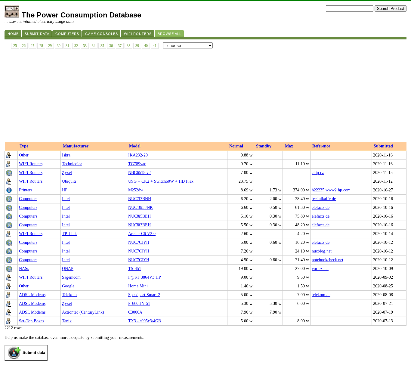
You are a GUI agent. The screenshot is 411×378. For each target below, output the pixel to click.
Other (24, 155)
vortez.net (320, 268)
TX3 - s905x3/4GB (144, 321)
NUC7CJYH (138, 242)
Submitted (383, 146)
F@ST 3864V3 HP (144, 277)
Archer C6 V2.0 (142, 233)
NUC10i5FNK (140, 207)
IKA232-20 (138, 155)
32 (76, 46)
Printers (25, 190)
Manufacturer (75, 146)
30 (58, 46)
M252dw (135, 190)
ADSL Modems (32, 295)
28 (41, 46)
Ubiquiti (69, 181)
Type (24, 146)
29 (50, 46)
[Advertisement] (205, 96)
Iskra (66, 155)
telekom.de (321, 295)
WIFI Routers (30, 164)
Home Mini (138, 286)
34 (93, 46)
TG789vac (137, 164)
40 (146, 46)
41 (154, 46)
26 (24, 46)
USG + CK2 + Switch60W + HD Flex (160, 181)
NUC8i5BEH (139, 216)
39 (137, 46)
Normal (236, 146)
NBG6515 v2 (139, 172)
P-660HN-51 (139, 303)
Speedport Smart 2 (144, 295)
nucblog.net (322, 251)
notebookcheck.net (327, 260)
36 (111, 46)
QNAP (67, 268)
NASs (24, 268)
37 (120, 46)
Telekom (69, 295)
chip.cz (318, 172)
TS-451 (134, 268)
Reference (321, 146)
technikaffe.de (324, 199)
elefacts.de (320, 207)
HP (64, 190)
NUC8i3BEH (139, 225)
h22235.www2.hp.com (331, 190)
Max (289, 146)
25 (15, 46)
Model (135, 146)
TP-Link (69, 233)
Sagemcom (71, 277)
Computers (28, 199)
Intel (66, 199)
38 (128, 46)
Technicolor (72, 164)
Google (68, 286)
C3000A (135, 312)
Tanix (67, 321)
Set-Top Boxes (31, 321)
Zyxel (67, 172)
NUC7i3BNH (139, 199)
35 (102, 46)
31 (67, 46)
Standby (263, 146)
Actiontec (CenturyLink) (83, 312)
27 (32, 46)
